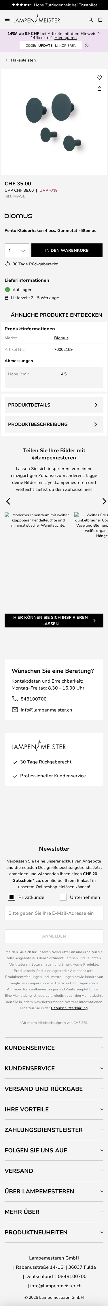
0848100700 (72, 1276)
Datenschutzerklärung (69, 1007)
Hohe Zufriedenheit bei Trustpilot (65, 5)
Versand (19, 1171)
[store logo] (40, 19)
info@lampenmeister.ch (46, 710)
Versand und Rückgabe (44, 1089)
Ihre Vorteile (27, 1109)
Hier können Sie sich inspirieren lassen (50, 620)
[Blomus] (33, 215)
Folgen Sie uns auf (36, 1150)
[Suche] (90, 19)
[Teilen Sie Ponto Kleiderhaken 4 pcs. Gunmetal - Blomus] (99, 88)
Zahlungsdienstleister (44, 1130)
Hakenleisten (23, 60)
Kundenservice (30, 1048)
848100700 (34, 699)
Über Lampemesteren (39, 1191)
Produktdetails (29, 405)
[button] (99, 77)
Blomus (61, 337)
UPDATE (51, 45)
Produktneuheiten (36, 1232)
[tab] (54, 1047)
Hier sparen (65, 37)
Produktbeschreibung (38, 424)
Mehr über (22, 1212)
